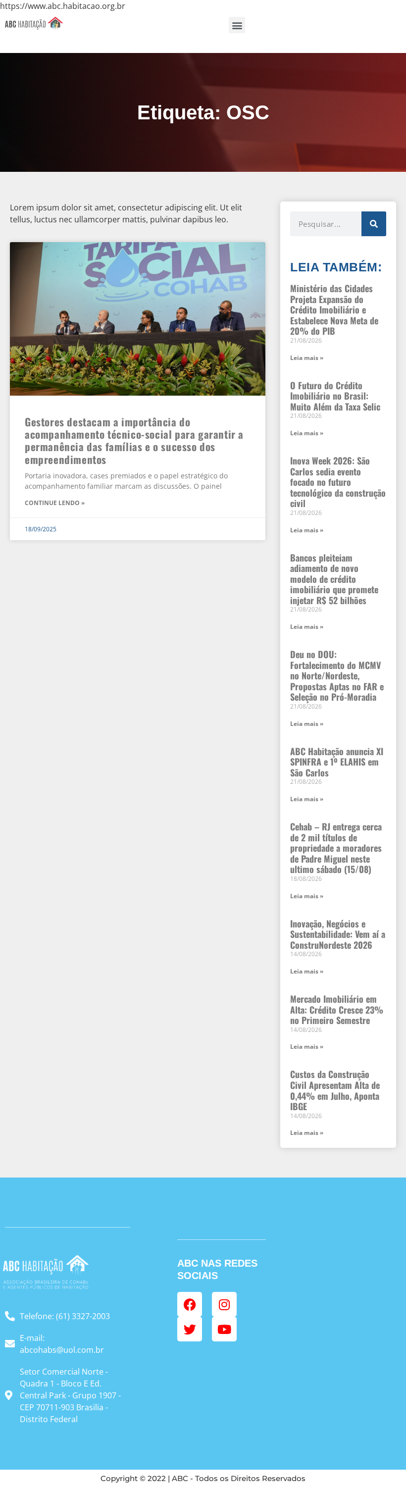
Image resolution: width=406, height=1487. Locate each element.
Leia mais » (306, 358)
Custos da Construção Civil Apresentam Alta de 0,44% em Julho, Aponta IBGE (335, 1090)
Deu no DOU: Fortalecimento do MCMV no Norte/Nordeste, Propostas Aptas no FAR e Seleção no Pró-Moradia (337, 675)
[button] (237, 25)
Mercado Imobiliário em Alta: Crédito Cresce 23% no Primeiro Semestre (336, 1009)
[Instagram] (224, 1304)
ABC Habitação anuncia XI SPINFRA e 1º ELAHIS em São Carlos (336, 762)
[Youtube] (224, 1329)
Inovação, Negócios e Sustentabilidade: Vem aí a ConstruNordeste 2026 (337, 934)
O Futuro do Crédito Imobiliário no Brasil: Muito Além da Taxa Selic (335, 396)
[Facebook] (189, 1304)
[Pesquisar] (373, 223)
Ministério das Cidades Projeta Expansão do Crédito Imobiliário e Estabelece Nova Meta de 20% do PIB (334, 309)
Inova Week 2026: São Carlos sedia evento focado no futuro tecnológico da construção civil (338, 482)
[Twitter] (189, 1329)
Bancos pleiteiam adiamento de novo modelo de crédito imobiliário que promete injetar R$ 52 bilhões (334, 579)
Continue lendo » (55, 503)
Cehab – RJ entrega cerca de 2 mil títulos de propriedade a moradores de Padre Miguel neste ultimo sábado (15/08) (336, 847)
